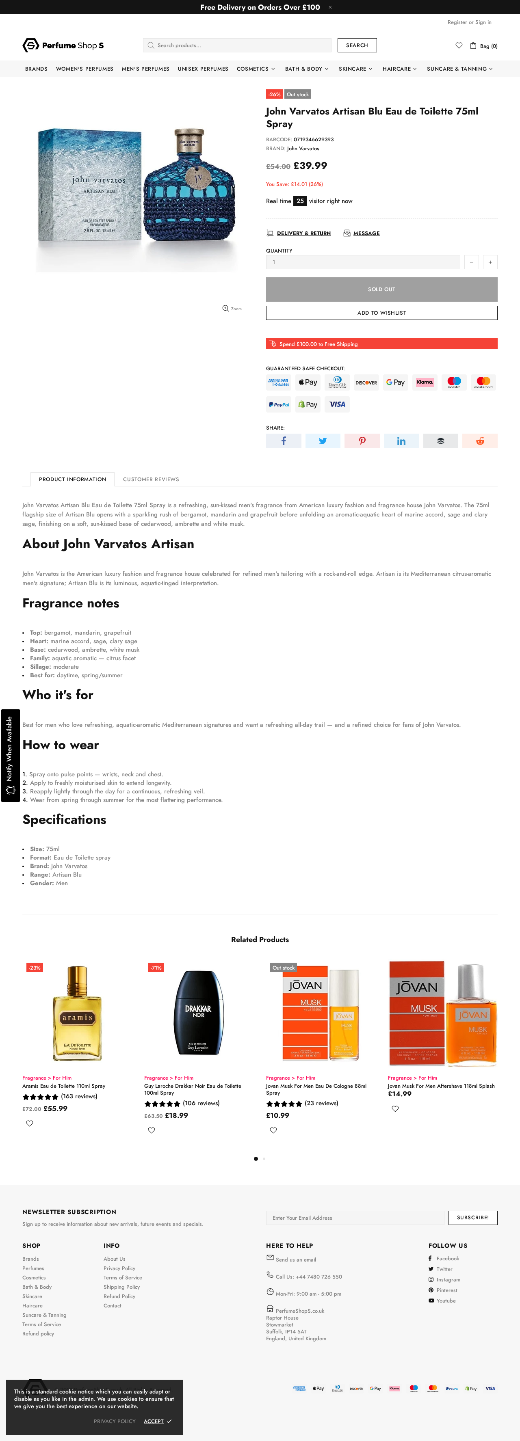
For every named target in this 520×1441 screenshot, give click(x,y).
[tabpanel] (77, 1053)
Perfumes (33, 1268)
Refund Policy (119, 1296)
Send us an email (296, 1259)
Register (457, 22)
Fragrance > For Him (47, 1077)
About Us (115, 1258)
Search (357, 45)
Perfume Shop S (63, 45)
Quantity (279, 250)
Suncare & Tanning (44, 1314)
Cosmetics (34, 1277)
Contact (112, 1305)
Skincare (32, 1296)
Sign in (483, 22)
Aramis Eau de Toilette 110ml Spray (63, 1085)
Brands (30, 1258)
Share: (275, 427)
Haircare (32, 1305)
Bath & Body (37, 1286)
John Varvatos (303, 148)
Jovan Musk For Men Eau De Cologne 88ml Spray (316, 1089)
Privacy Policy (119, 1268)
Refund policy (38, 1333)
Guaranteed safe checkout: (306, 368)
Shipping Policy (122, 1286)
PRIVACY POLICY (115, 1421)
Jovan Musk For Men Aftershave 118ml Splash (441, 1085)
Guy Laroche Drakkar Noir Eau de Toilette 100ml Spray (192, 1089)
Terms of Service (41, 1324)
